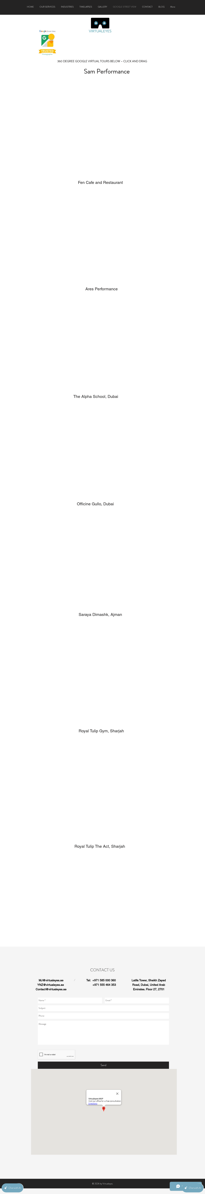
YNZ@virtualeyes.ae (50, 984)
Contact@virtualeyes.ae (51, 989)
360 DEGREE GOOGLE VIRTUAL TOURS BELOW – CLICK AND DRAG (102, 61)
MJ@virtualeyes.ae (51, 980)
